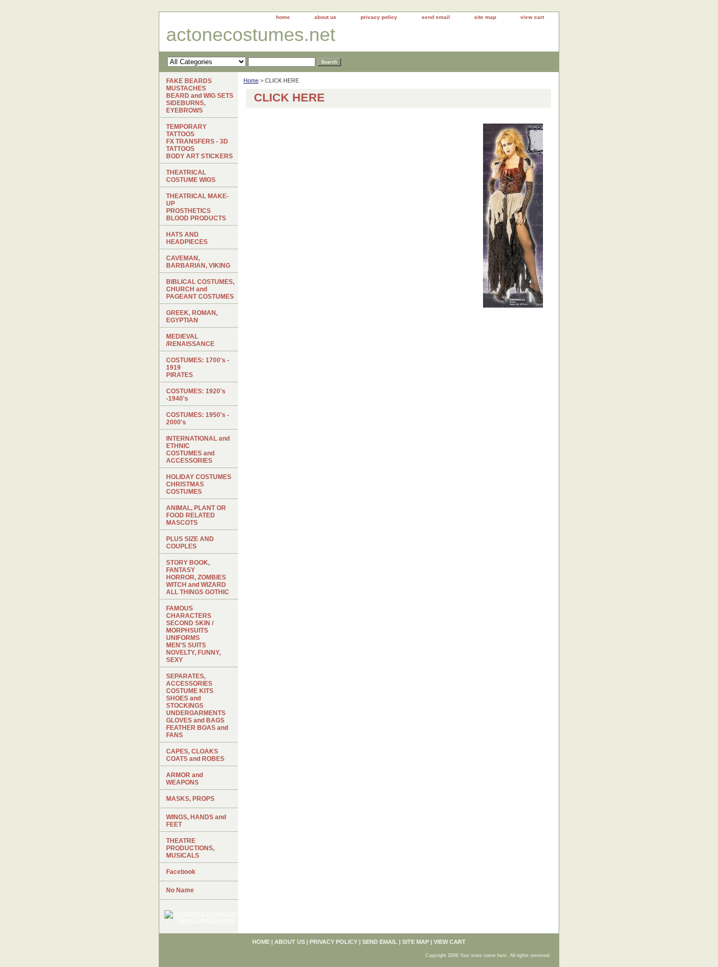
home (283, 17)
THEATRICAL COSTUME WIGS (191, 176)
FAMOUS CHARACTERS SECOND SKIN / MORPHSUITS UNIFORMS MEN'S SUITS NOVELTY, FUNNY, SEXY (193, 634)
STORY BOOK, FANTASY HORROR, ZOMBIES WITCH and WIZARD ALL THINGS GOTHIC (197, 577)
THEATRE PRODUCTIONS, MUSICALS (190, 848)
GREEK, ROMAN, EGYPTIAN (192, 316)
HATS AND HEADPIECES (187, 238)
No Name (180, 890)
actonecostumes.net (250, 34)
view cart (532, 17)
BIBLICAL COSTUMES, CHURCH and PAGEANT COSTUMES (200, 289)
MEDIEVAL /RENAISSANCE (190, 340)
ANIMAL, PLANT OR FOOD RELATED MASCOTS (196, 515)
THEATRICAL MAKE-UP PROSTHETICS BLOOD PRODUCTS (197, 207)
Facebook (181, 872)
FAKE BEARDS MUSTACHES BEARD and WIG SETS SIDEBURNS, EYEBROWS (199, 95)
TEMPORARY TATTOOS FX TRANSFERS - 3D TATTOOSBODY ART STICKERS (199, 141)
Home (251, 80)
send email (436, 17)
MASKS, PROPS (190, 798)
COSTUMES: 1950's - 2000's (197, 418)
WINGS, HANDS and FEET (196, 820)
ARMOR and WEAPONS (184, 778)
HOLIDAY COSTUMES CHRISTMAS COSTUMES (198, 484)
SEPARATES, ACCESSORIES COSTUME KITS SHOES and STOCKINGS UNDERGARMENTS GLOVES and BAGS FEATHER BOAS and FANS (197, 706)
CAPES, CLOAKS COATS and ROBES (195, 755)
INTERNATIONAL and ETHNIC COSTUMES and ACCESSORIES (198, 449)
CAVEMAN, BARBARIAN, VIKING (198, 262)
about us (325, 17)
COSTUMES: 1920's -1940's (195, 395)
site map (485, 17)
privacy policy (379, 17)
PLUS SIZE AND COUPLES (190, 542)
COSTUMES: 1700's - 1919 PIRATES (197, 368)
